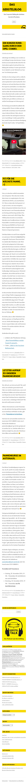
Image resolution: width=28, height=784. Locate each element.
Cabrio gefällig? (14, 686)
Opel (10, 654)
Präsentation (6, 662)
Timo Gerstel (5, 354)
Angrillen (15, 649)
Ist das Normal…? (6, 700)
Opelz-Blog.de (5, 741)
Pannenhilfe (19, 357)
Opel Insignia (11, 657)
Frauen (3, 167)
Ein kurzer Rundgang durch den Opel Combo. (12, 45)
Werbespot (17, 666)
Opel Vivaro (17, 659)
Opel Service (11, 659)
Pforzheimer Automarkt (8, 660)
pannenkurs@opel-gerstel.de (10, 562)
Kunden (6, 652)
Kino (3, 652)
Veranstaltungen (14, 440)
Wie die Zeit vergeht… (7, 702)
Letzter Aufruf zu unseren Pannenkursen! (12, 373)
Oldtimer (5, 655)
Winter (4, 668)
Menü (14, 21)
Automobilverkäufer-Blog (8, 756)
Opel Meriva (22, 657)
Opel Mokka (5, 659)
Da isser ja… (13, 681)
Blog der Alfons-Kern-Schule (8, 770)
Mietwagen (11, 652)
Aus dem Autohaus (15, 163)
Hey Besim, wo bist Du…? (7, 698)
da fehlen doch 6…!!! (15, 677)
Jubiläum (21, 651)
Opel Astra (13, 656)
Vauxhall (16, 663)
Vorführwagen (18, 665)
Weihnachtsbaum (12, 666)
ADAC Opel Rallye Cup (5, 649)
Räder (19, 662)
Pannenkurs (4, 597)
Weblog (22, 665)
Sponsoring (10, 663)
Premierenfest (18, 660)
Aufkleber (19, 649)
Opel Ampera (6, 656)
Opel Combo (14, 167)
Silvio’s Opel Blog (6, 744)
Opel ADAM (17, 654)
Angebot (11, 649)
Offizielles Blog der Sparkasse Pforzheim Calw (12, 768)
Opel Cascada (19, 656)
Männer (14, 357)
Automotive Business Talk (8, 758)
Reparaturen (16, 662)
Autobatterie (10, 651)
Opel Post (4, 735)
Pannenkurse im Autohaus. (12, 457)
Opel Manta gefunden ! (7, 696)
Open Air (21, 659)
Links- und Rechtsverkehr (7, 704)
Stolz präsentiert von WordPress (16, 780)
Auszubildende (5, 651)
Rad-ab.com (5, 753)
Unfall (14, 663)
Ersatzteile (16, 651)
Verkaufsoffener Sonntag (7, 665)
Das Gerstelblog (12, 7)
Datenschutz (5, 780)
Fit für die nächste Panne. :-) (12, 181)
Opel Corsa (5, 658)
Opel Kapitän (17, 657)
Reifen (12, 662)
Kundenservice (14, 354)
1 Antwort (4, 189)
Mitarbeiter (8, 167)
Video (19, 167)
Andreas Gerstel (6, 592)
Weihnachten (5, 666)
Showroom (4, 663)
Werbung (22, 666)
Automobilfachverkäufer (16, 165)
